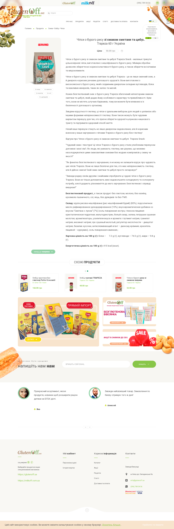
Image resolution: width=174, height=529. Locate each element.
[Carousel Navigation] (87, 427)
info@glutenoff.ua (137, 480)
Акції (88, 21)
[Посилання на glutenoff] (71, 3)
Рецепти (96, 21)
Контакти (134, 21)
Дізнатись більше (111, 524)
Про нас (69, 21)
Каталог (97, 463)
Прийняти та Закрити (153, 525)
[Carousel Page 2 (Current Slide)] (87, 271)
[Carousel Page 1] (85, 271)
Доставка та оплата (119, 21)
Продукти (79, 21)
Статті (105, 21)
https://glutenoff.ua (27, 474)
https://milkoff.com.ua (29, 480)
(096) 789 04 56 (136, 487)
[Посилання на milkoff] (89, 3)
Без (37, 89)
